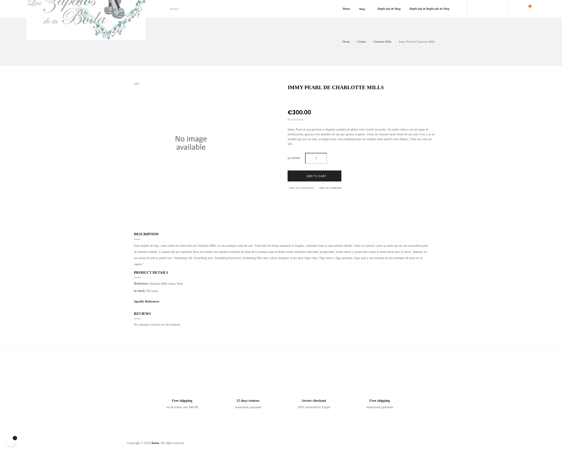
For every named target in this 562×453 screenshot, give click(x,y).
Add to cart (316, 176)
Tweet (298, 99)
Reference (141, 283)
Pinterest (308, 99)
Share (289, 99)
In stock (139, 291)
